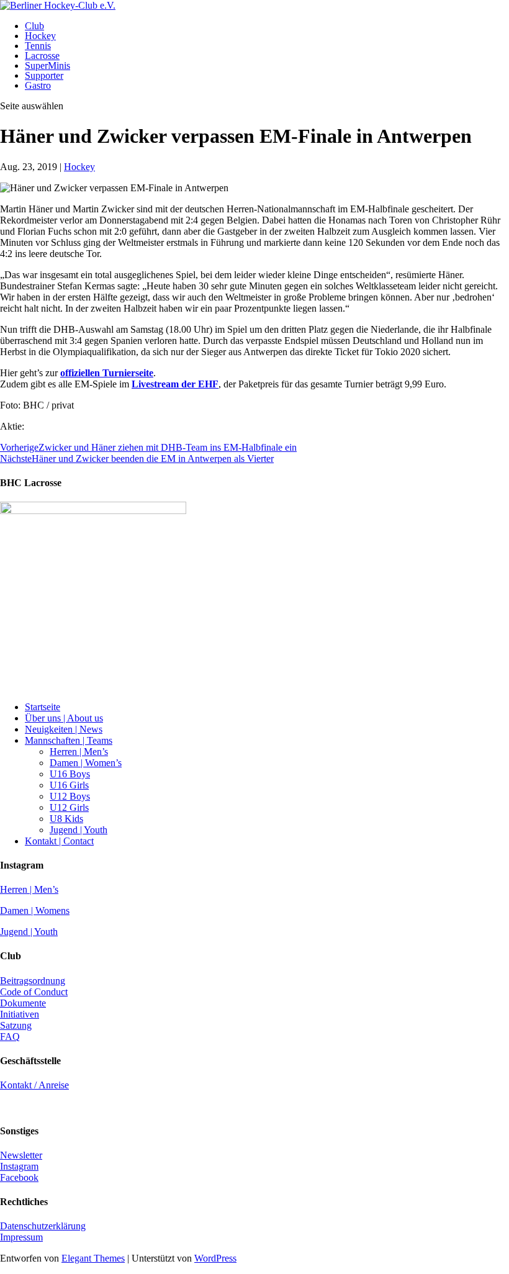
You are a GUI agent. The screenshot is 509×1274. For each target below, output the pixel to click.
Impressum (21, 1237)
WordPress (215, 1258)
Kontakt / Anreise (34, 1085)
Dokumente (23, 1003)
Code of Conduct (34, 992)
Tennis (38, 45)
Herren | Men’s (79, 751)
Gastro (38, 85)
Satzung (16, 1025)
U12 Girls (69, 807)
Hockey (40, 35)
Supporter (44, 75)
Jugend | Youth (78, 829)
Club (34, 25)
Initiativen (19, 1014)
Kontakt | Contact (59, 841)
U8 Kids (66, 818)
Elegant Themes (93, 1258)
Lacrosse (42, 55)
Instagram (19, 1166)
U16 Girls (69, 785)
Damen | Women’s (86, 762)
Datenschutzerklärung (43, 1226)
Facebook (19, 1177)
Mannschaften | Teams (68, 740)
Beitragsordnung (32, 980)
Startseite (42, 707)
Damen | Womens (35, 910)
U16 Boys (70, 774)
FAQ (10, 1036)
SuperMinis (47, 65)
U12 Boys (70, 796)
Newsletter (21, 1155)
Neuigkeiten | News (63, 729)
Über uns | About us (64, 718)
